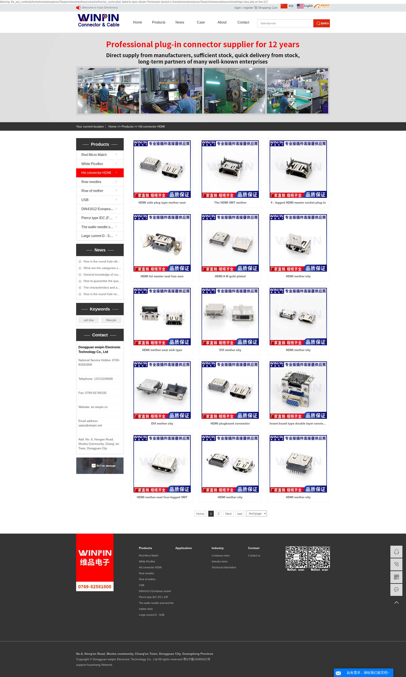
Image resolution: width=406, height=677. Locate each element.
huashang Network (99, 664)
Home (137, 22)
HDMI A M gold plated (230, 276)
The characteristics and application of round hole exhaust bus (102, 287)
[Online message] (396, 590)
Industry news (220, 561)
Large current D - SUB (98, 236)
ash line (88, 320)
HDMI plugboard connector (230, 423)
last (239, 513)
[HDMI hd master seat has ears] (162, 243)
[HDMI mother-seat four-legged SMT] (162, 463)
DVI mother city (230, 350)
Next (228, 513)
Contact (243, 22)
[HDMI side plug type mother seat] (162, 169)
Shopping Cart (267, 7)
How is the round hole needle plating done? (102, 294)
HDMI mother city (298, 276)
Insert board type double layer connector (298, 423)
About (222, 22)
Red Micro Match (94, 155)
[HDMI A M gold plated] (230, 243)
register (248, 7)
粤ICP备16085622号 (196, 659)
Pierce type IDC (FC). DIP (100, 218)
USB (85, 200)
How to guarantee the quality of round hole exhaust (102, 281)
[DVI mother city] (230, 316)
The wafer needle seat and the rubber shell (102, 227)
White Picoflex (92, 164)
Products (158, 22)
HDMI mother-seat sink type (162, 350)
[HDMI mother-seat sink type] (162, 316)
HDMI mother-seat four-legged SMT (162, 497)
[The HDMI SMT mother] (230, 169)
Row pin (111, 320)
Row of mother (92, 191)
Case (201, 22)
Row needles (91, 182)
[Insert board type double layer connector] (298, 390)
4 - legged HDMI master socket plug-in (298, 202)
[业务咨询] (396, 552)
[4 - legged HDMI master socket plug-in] (298, 169)
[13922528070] (396, 564)
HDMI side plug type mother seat (162, 202)
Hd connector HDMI (152, 126)
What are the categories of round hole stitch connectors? (102, 268)
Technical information (224, 567)
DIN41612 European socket (102, 209)
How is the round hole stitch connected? (102, 261)
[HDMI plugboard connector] (230, 390)
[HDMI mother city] (298, 243)
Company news (221, 555)
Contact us (254, 555)
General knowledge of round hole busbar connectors (102, 274)
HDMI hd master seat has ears (162, 276)
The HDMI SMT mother (230, 202)
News (180, 22)
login (238, 7)
